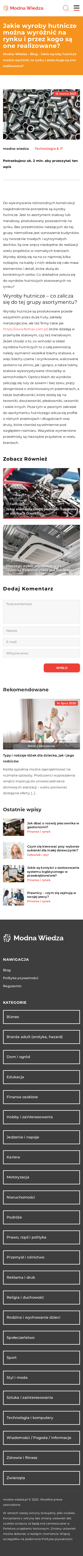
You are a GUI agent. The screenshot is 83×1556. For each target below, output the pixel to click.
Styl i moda (17, 1377)
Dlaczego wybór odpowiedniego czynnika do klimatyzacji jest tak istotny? (41, 568)
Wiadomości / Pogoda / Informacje (39, 1438)
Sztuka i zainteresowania (30, 1397)
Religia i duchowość (25, 1297)
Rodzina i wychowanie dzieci (33, 1317)
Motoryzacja (18, 1177)
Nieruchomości (21, 1197)
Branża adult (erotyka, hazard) (35, 1037)
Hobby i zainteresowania (30, 1117)
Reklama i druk (21, 1277)
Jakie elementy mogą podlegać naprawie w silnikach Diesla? (41, 511)
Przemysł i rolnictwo (25, 1257)
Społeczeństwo (20, 1337)
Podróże (14, 1217)
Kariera (13, 1157)
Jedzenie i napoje (23, 1137)
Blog (7, 970)
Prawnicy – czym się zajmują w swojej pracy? (51, 895)
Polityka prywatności (20, 978)
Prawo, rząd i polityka (27, 1237)
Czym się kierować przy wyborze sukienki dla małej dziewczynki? (53, 848)
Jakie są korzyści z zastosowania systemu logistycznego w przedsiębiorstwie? (53, 871)
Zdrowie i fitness (22, 1457)
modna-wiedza (16, 149)
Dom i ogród (18, 1057)
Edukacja (15, 1077)
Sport (12, 1357)
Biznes (13, 1017)
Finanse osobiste (22, 1097)
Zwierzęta (16, 1478)
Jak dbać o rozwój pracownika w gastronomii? (53, 825)
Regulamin (12, 986)
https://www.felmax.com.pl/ (25, 329)
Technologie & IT (49, 149)
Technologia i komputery (30, 1418)
